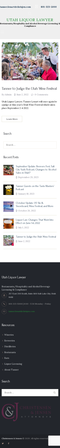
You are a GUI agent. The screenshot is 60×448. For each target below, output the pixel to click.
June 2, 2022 (22, 94)
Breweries (9, 340)
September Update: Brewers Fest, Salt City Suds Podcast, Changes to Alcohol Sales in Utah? (36, 169)
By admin (7, 94)
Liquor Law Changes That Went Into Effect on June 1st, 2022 (35, 221)
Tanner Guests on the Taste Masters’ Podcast (35, 188)
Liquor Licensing (13, 363)
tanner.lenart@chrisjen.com (22, 311)
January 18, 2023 (26, 193)
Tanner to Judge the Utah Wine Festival (29, 88)
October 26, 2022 (27, 210)
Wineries (9, 334)
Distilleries (10, 346)
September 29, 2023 (28, 177)
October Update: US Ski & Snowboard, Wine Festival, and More (34, 205)
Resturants (10, 352)
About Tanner (11, 369)
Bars (6, 358)
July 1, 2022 (23, 227)
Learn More (12, 119)
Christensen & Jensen (12, 438)
